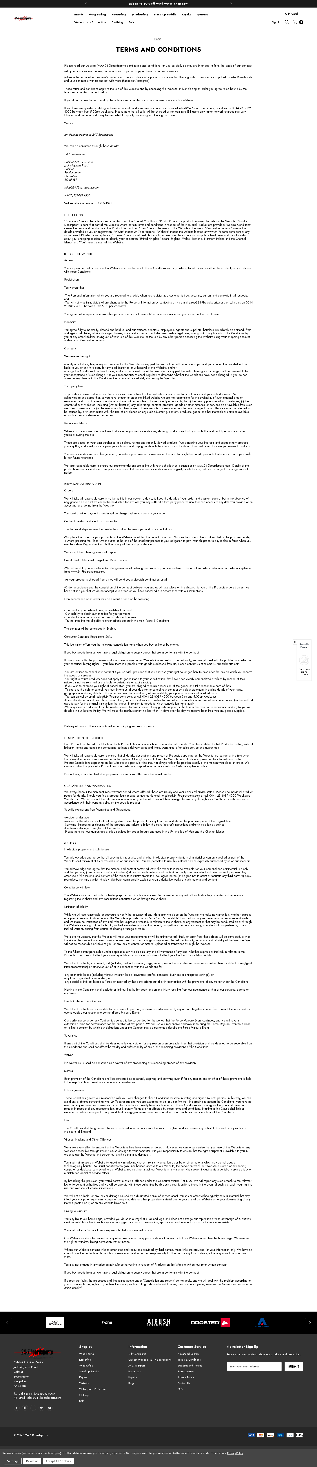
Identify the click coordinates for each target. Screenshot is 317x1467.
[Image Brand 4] (210, 1322)
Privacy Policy (186, 1377)
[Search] (287, 22)
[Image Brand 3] (159, 1322)
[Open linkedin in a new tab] (25, 1408)
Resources (134, 1371)
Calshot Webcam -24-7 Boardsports (150, 1360)
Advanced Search (188, 1354)
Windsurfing (86, 1366)
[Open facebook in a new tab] (17, 1408)
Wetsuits (84, 1383)
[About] (303, 12)
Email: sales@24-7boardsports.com (40, 1398)
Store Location (186, 1371)
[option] (55, 1322)
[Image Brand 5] (262, 1322)
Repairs (132, 1377)
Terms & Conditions (189, 1360)
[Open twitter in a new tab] (33, 1408)
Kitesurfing (85, 1360)
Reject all (32, 1461)
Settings (13, 1461)
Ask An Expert (136, 1366)
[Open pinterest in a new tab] (41, 1408)
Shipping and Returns (190, 1366)
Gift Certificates (137, 1354)
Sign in (276, 22)
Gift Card (291, 14)
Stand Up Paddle (89, 1371)
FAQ (180, 1389)
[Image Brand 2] (107, 1322)
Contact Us (184, 1383)
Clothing (84, 1395)
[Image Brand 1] (55, 1322)
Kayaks (83, 1377)
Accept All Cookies (58, 1461)
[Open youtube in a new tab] (50, 1408)
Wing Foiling (86, 1354)
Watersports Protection (92, 1389)
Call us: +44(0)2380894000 (37, 1394)
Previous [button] (86, 3)
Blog (131, 1383)
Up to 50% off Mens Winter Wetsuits (158, 3)
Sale (81, 1401)
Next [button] (231, 3)
